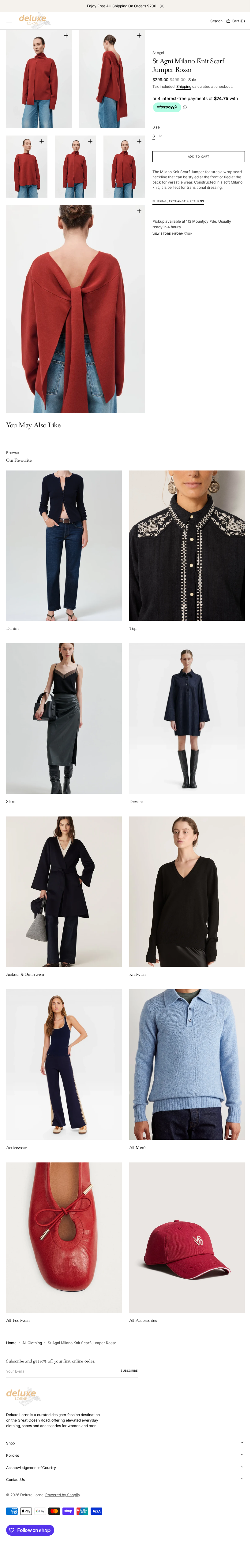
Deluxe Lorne (31, 1495)
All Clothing (32, 1342)
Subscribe (129, 1370)
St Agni (155, 52)
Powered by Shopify (62, 1495)
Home (11, 1342)
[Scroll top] (237, 1534)
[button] (9, 21)
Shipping (181, 86)
